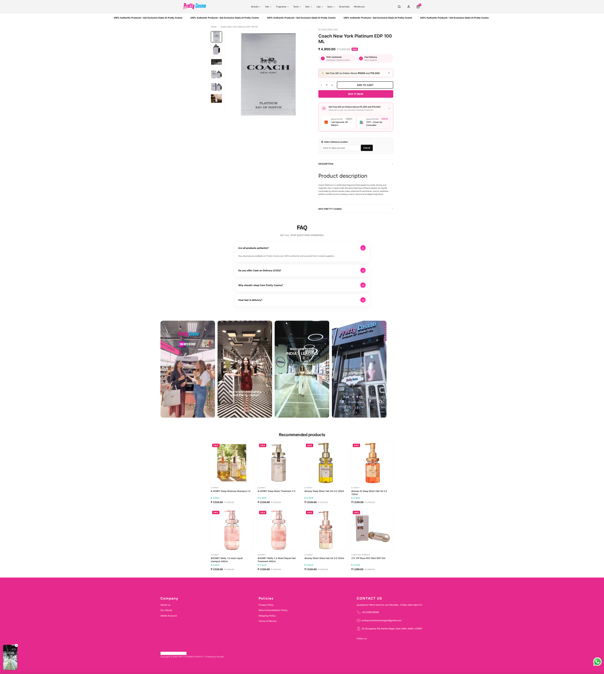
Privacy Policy (266, 604)
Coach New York (329, 29)
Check (366, 148)
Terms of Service (268, 620)
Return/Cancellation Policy (273, 610)
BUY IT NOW (355, 94)
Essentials (344, 6)
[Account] (408, 6)
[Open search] (399, 6)
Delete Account (168, 615)
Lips (318, 6)
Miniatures (359, 6)
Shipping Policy (267, 615)
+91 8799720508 (370, 612)
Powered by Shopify (214, 656)
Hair (267, 6)
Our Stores (166, 610)
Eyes (329, 6)
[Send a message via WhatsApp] (597, 662)
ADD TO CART (365, 85)
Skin (307, 6)
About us (165, 604)
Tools (296, 6)
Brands (254, 6)
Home (214, 26)
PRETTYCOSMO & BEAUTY (191, 656)
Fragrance (281, 6)
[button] (10, 658)
